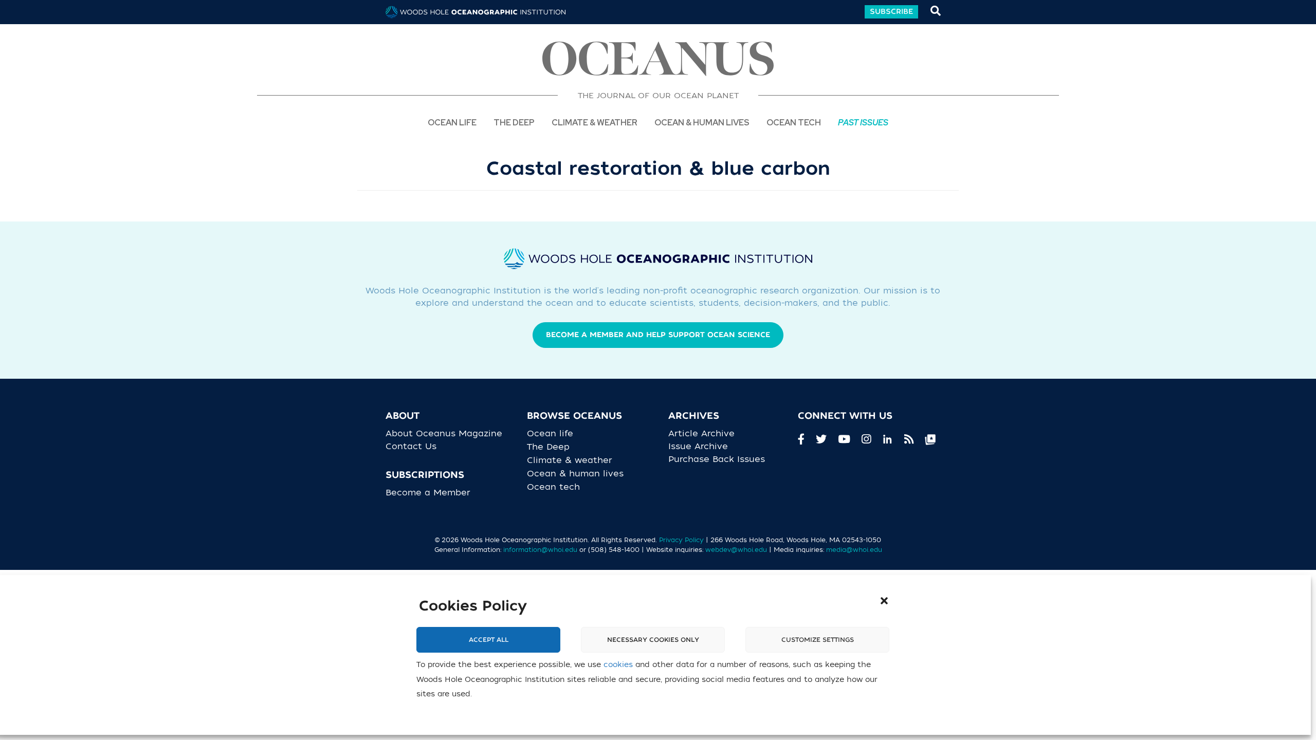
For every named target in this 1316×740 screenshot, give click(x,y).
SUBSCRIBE (891, 11)
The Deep (514, 122)
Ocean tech (793, 122)
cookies (618, 665)
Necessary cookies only (653, 640)
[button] (884, 601)
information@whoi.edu (540, 550)
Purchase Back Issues (716, 459)
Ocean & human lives (579, 473)
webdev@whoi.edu (736, 550)
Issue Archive (698, 446)
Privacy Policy (681, 540)
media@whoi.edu (854, 550)
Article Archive (701, 433)
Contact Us (411, 446)
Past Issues (863, 122)
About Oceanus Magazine (444, 433)
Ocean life (452, 122)
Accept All (488, 640)
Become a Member (428, 492)
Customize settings (817, 640)
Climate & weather (573, 460)
